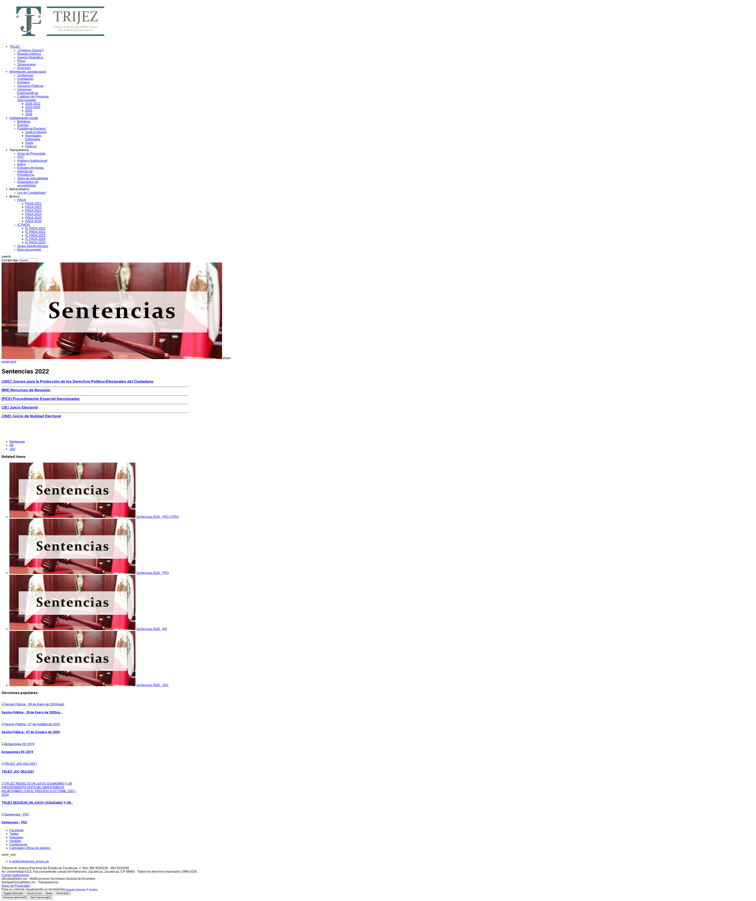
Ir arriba (29, 861)
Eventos (23, 125)
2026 (28, 114)
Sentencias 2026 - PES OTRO (157, 516)
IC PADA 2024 (35, 239)
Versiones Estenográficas (27, 91)
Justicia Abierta (35, 132)
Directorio (24, 68)
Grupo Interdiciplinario (32, 246)
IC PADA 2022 (35, 232)
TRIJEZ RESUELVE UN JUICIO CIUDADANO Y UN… (37, 803)
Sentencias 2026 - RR (151, 629)
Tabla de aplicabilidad (32, 178)
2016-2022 (32, 103)
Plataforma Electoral (31, 128)
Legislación (25, 78)
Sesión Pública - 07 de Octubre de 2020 (31, 732)
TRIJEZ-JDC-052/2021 (18, 771)
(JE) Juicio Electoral (20, 407)
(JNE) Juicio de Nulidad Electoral (31, 416)
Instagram (16, 837)
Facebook (16, 830)
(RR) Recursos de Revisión (26, 390)
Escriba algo (10, 260)
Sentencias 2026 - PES (152, 573)
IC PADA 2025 (35, 242)
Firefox (93, 889)
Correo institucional (15, 875)
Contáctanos (18, 844)
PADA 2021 (33, 203)
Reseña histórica (29, 53)
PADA (21, 200)
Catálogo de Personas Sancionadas (33, 98)
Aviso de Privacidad (31, 153)
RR (11, 445)
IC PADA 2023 (35, 235)
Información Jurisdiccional (27, 72)
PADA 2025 (33, 217)
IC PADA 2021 (35, 228)
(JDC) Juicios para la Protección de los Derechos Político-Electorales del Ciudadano (78, 381)
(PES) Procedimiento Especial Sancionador (41, 399)
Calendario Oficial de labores (29, 848)
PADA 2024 (33, 214)
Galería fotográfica (30, 57)
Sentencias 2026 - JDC (152, 685)
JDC (12, 449)
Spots (29, 142)
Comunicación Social (23, 118)
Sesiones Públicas (30, 86)
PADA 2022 (33, 207)
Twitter (14, 833)
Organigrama (26, 64)
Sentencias (25, 75)
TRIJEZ (14, 47)
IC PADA (23, 224)
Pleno (21, 61)
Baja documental (29, 249)
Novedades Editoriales (33, 137)
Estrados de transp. (30, 167)
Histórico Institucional (32, 160)
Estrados (23, 82)
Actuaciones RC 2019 (17, 752)
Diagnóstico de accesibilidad (27, 183)
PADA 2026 (33, 221)
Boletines (24, 121)
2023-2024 (32, 107)
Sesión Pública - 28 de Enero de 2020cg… (32, 712)
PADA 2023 (33, 210)
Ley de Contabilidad (31, 192)
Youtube (15, 841)
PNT (20, 157)
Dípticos (31, 146)
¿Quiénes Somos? (30, 50)
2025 (28, 110)
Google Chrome (76, 889)
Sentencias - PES (14, 822)
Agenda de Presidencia (25, 173)
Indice (21, 164)
